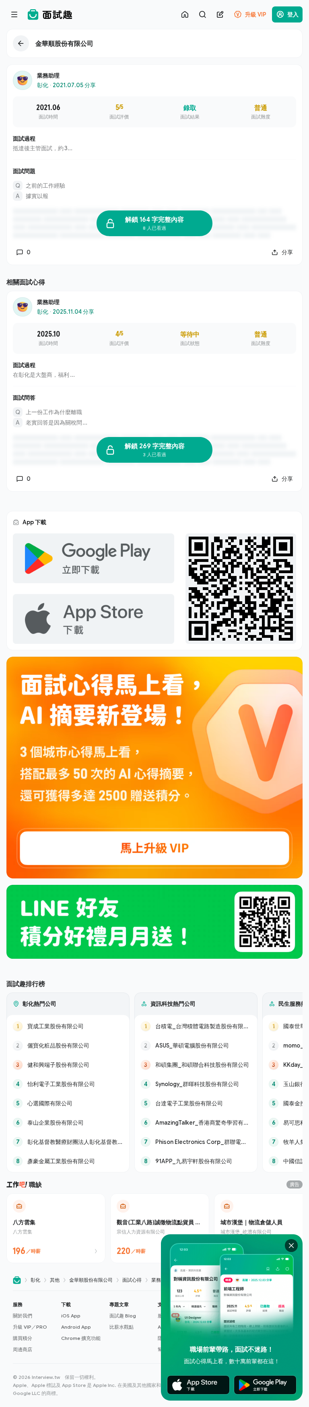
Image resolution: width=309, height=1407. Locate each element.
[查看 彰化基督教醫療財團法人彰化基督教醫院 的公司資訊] (68, 1142)
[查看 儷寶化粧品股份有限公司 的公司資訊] (68, 1045)
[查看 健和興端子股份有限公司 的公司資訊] (68, 1064)
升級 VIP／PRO (30, 1327)
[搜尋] (202, 14)
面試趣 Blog (122, 1316)
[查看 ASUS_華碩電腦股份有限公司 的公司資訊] (196, 1045)
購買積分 (22, 1338)
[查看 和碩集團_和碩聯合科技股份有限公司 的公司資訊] (196, 1064)
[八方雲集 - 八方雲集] (55, 1228)
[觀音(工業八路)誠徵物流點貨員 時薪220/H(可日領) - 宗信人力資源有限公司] (159, 1228)
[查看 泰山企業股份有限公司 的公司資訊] (68, 1122)
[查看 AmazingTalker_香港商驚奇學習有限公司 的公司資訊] (196, 1122)
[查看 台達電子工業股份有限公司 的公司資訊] (196, 1103)
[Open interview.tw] (17, 1280)
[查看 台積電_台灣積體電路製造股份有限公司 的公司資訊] (196, 1026)
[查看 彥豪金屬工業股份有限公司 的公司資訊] (68, 1161)
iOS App (70, 1316)
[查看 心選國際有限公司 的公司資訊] (68, 1103)
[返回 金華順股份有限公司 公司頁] (154, 43)
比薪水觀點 (121, 1327)
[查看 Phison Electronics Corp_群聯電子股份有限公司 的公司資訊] (196, 1142)
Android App (76, 1327)
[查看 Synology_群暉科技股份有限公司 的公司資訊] (196, 1084)
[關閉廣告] (291, 1245)
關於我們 (22, 1316)
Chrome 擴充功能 (81, 1338)
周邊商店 (22, 1349)
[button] (34, 1327)
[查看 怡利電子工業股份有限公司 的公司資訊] (68, 1084)
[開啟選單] (14, 14)
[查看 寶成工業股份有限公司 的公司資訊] (68, 1026)
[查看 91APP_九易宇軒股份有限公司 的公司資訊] (196, 1161)
